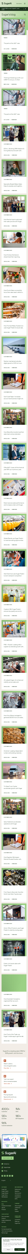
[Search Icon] (24, 14)
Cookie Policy (6, 1246)
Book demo (19, 3)
